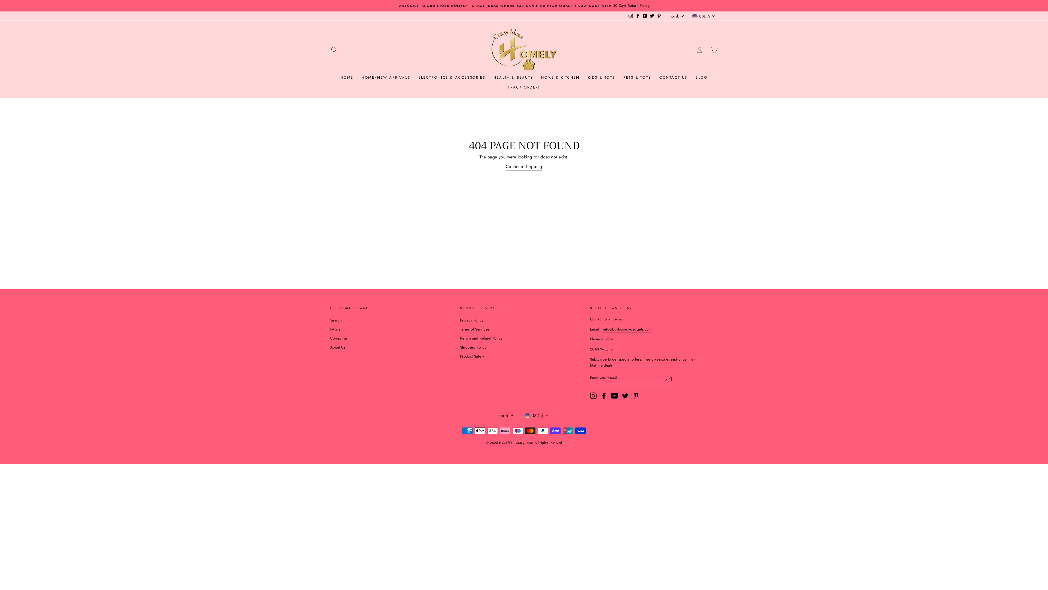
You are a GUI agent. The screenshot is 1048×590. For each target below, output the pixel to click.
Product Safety (472, 356)
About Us (337, 347)
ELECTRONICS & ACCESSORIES (451, 77)
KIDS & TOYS (601, 77)
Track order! (524, 87)
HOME (347, 77)
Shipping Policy (473, 347)
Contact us (673, 77)
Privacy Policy (472, 320)
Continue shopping (524, 166)
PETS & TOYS (637, 77)
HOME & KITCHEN (560, 77)
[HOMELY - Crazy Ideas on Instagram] (593, 396)
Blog (701, 77)
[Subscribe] (668, 378)
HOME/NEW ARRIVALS (386, 77)
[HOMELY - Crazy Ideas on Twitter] (625, 396)
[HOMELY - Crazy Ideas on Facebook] (604, 396)
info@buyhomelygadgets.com (627, 329)
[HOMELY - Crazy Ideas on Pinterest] (636, 396)
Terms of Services (474, 329)
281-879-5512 (601, 349)
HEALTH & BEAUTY (513, 77)
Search (336, 320)
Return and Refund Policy (481, 338)
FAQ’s (335, 329)
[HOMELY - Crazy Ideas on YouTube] (614, 396)
